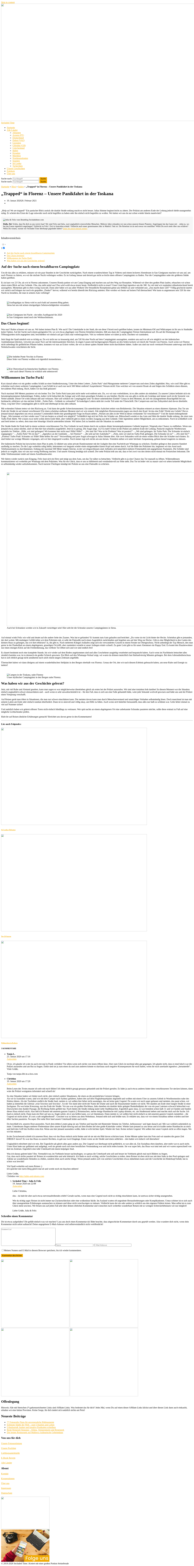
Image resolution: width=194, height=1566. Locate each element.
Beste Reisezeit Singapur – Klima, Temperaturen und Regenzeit (35, 1430)
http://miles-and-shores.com (31, 1176)
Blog (14, 186)
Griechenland (18, 148)
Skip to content (8, 2)
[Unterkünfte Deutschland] (35, 1395)
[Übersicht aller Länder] (25, 1528)
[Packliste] (104, 1327)
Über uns (11, 173)
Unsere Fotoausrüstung (11, 1443)
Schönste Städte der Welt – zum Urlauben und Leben (30, 1425)
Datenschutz (6, 1493)
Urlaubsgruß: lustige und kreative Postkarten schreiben (31, 1427)
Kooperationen (7, 1478)
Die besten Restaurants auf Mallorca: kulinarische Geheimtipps (35, 1432)
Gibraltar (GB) (19, 145)
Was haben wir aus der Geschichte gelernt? (26, 260)
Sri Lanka (16, 163)
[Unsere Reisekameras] (104, 1395)
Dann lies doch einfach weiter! (75, 229)
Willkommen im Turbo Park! (19, 258)
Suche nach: (6, 178)
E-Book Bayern (8, 1458)
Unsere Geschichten (16, 168)
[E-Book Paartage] (35, 1327)
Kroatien (16, 153)
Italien (15, 150)
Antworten (11, 1059)
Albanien (16, 132)
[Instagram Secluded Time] (25, 1561)
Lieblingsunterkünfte (10, 1453)
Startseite (11, 127)
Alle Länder (12, 130)
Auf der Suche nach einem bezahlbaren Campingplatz (31, 253)
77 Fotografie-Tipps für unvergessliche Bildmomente (30, 1422)
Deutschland (18, 138)
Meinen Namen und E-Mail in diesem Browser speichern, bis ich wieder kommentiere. (43, 1250)
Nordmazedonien (20, 158)
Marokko (16, 155)
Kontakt (4, 1473)
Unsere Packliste (8, 1448)
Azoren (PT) (18, 135)
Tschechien (17, 166)
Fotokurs (11, 171)
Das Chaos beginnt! (15, 255)
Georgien (16, 143)
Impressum (6, 1488)
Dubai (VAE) (18, 140)
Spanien (16, 161)
